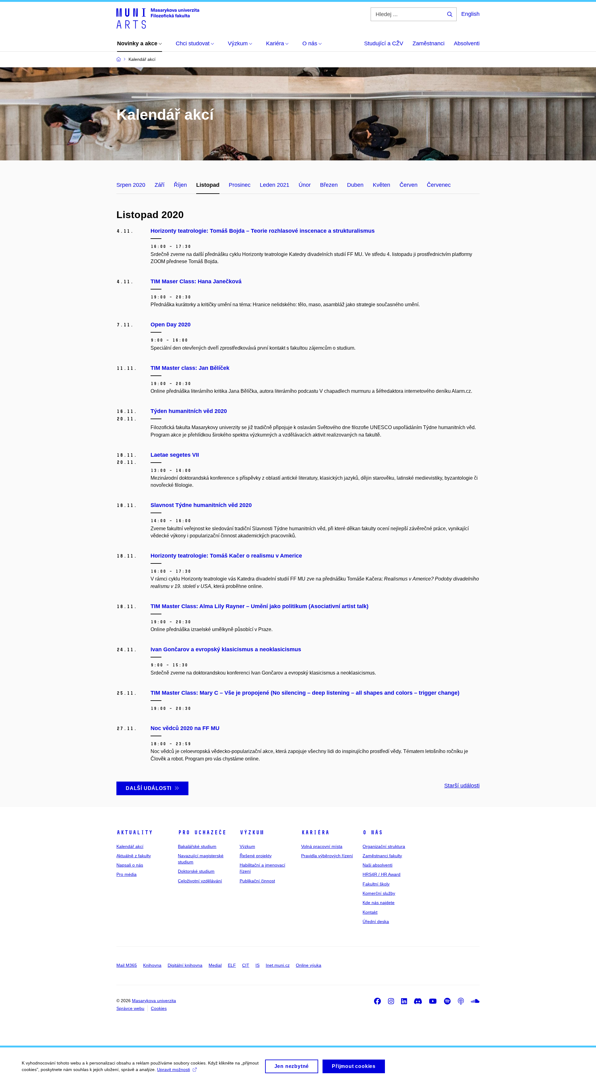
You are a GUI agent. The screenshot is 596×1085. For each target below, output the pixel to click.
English (470, 14)
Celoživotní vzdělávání (200, 880)
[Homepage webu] (157, 18)
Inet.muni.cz (278, 965)
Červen (409, 185)
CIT (245, 965)
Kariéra (315, 832)
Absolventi (467, 43)
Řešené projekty (256, 855)
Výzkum (252, 832)
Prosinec (240, 185)
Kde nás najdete (379, 902)
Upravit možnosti (173, 1069)
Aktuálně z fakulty (133, 855)
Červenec (439, 185)
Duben (355, 185)
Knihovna (152, 965)
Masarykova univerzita (154, 1000)
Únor (305, 185)
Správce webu (130, 1008)
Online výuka (308, 965)
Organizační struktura (384, 846)
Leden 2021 (274, 185)
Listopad (207, 185)
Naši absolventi (377, 865)
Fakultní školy (376, 883)
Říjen (180, 185)
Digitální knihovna (185, 965)
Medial (215, 965)
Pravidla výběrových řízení (327, 855)
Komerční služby (379, 893)
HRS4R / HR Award (381, 874)
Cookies (159, 1008)
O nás (373, 832)
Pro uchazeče (202, 832)
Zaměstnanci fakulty (382, 855)
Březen (329, 185)
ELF (232, 965)
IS (257, 965)
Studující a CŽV (383, 43)
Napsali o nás (129, 865)
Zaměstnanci (429, 43)
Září (160, 185)
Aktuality (134, 832)
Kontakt (370, 912)
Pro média (126, 874)
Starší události (462, 785)
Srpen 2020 (130, 185)
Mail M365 (126, 965)
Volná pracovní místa (321, 846)
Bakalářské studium (197, 846)
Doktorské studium (196, 871)
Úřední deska (376, 921)
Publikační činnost (257, 880)
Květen (381, 185)
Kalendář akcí (129, 846)
